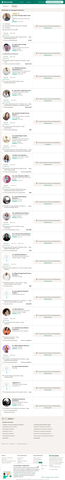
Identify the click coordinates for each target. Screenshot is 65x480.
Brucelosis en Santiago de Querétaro (42, 433)
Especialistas (20, 458)
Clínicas (19, 459)
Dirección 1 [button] (6, 100)
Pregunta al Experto (22, 461)
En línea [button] (13, 33)
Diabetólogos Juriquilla (8, 433)
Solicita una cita (48, 28)
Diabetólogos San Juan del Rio (10, 426)
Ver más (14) (37, 438)
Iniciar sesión (41, 2)
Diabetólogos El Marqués (9, 436)
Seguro (15, 6)
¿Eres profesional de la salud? (54, 2)
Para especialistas (37, 459)
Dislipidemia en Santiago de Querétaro (43, 429)
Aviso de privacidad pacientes (9, 461)
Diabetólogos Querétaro (8, 429)
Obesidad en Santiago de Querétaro (42, 431)
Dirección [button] (6, 33)
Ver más (19, 49)
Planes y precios (37, 458)
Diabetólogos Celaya (7, 431)
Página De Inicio (5, 443)
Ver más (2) (5, 438)
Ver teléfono (48, 144)
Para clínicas (36, 461)
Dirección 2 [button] (13, 100)
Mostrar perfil (47, 389)
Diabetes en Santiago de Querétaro (42, 426)
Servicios (19, 462)
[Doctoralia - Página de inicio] (9, 2)
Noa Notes (37, 462)
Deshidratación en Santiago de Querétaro (44, 436)
